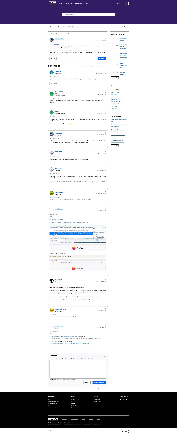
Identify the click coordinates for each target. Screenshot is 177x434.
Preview (104, 356)
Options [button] (126, 26)
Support (117, 3)
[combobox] (88, 14)
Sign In (125, 3)
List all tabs (57, 120)
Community (78, 3)
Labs (86, 3)
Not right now (114, 103)
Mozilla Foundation (53, 403)
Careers (50, 405)
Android (73, 403)
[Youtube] (126, 399)
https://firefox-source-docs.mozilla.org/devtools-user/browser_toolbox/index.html (69, 222)
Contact (98, 419)
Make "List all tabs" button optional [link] (70, 26)
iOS (72, 401)
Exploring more (114, 99)
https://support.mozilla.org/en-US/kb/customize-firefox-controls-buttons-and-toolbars (70, 343)
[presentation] (51, 358)
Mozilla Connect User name (123, 65)
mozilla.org (64, 419)
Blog (72, 408)
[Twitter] (120, 399)
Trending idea (114, 92)
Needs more (114, 94)
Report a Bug (97, 401)
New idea (56, 44)
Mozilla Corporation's (54, 422)
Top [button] (51, 430)
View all (115, 77)
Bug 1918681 (97, 338)
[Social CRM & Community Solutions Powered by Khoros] (125, 431)
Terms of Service (74, 419)
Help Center (97, 399)
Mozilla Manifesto (53, 401)
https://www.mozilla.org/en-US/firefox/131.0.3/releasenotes (63, 336)
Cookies (91, 419)
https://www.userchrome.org (56, 219)
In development (115, 101)
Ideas (60, 3)
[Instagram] (123, 399)
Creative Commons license (97, 424)
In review (113, 96)
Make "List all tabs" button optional (59, 34)
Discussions (68, 3)
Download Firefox (76, 399)
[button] (51, 58)
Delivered (113, 106)
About (50, 399)
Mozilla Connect (52, 3)
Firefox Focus (74, 405)
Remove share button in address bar (123, 46)
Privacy (83, 419)
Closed (112, 108)
